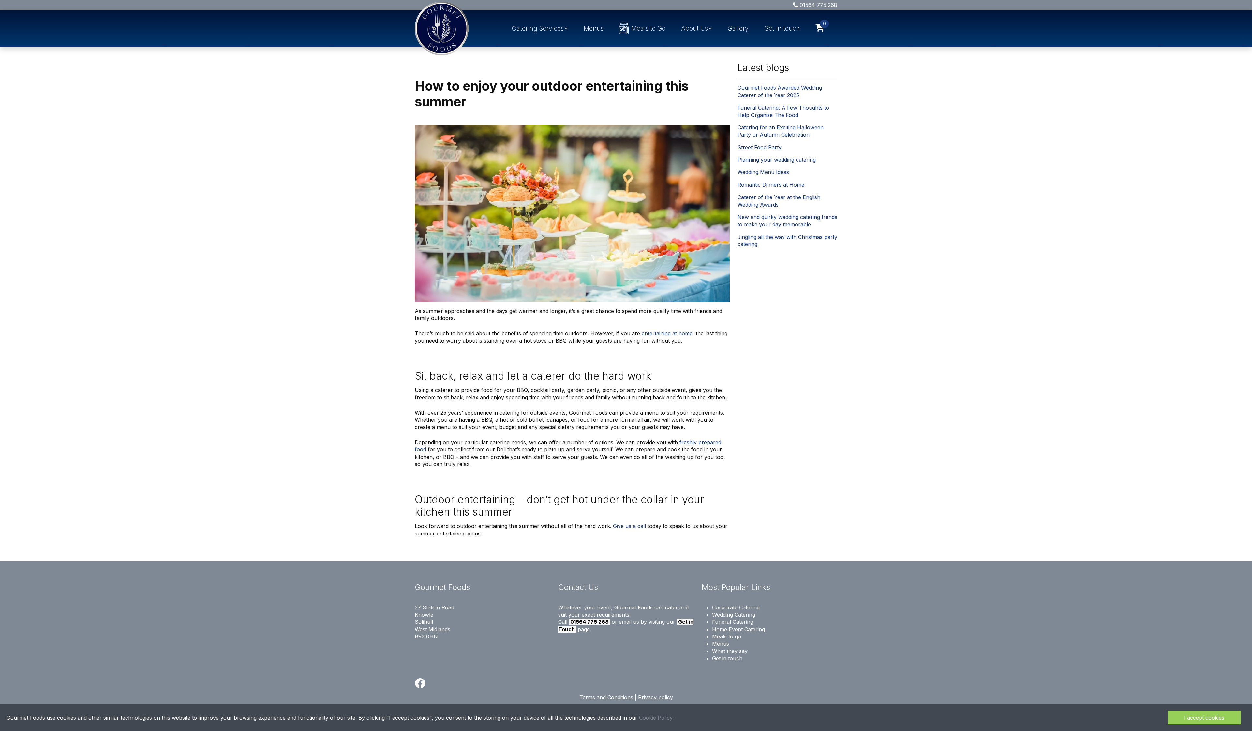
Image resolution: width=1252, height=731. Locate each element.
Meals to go (726, 636)
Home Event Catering (738, 629)
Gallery (738, 28)
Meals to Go (648, 28)
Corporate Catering (736, 607)
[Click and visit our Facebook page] (420, 685)
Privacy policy (655, 697)
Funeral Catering (732, 622)
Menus (594, 28)
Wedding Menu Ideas (763, 172)
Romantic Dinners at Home (771, 185)
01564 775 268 (817, 5)
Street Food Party (760, 147)
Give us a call (629, 526)
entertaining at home (667, 333)
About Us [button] (694, 28)
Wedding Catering (733, 614)
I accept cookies (1204, 717)
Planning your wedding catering (777, 159)
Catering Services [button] (538, 28)
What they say (730, 651)
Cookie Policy (655, 717)
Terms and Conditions (606, 697)
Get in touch (782, 28)
